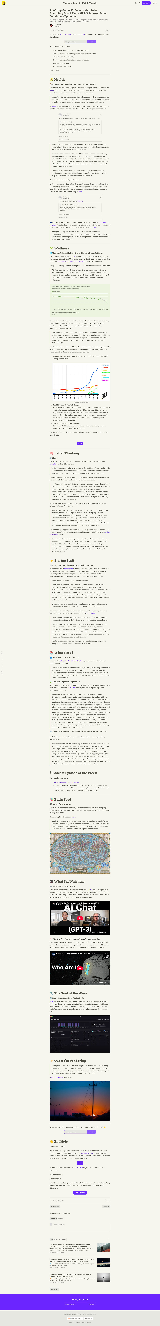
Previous (56, 1207)
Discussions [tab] (62, 1239)
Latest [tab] (56, 1239)
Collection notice (91, 1314)
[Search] (136, 3)
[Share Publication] (139, 3)
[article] (80, 1249)
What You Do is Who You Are (71, 661)
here (94, 227)
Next (105, 1207)
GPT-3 (90, 890)
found (52, 90)
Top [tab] (52, 1239)
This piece (72, 688)
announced (68, 569)
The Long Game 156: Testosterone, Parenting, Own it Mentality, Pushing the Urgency (70, 1275)
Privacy (79, 1314)
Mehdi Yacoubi (57, 24)
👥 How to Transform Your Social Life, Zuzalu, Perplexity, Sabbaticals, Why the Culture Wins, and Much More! (72, 1264)
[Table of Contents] (2, 663)
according (54, 464)
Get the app (88, 1318)
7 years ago (90, 613)
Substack (71, 1322)
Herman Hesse (57, 1077)
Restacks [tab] (60, 1218)
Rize (51, 1001)
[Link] (47, 79)
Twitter (80, 1168)
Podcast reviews (86, 1153)
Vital (85, 34)
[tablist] (57, 1218)
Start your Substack (75, 1318)
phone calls (78, 261)
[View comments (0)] (58, 30)
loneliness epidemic (65, 261)
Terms (84, 1314)
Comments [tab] (54, 1218)
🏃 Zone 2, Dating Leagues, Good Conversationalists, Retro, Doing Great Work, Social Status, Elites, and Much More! (72, 1279)
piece (73, 256)
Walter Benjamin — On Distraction (66, 782)
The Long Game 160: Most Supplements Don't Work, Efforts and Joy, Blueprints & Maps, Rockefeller (70, 1245)
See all (53, 1289)
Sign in (155, 3)
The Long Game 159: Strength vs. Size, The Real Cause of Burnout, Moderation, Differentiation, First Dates (72, 1260)
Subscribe (146, 3)
